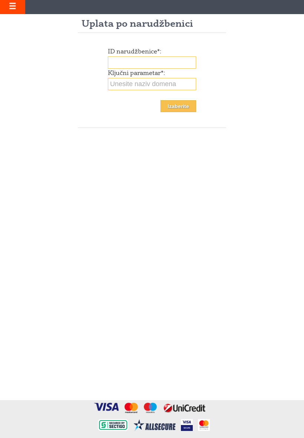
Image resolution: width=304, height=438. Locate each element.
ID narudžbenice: (134, 52)
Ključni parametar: (136, 73)
